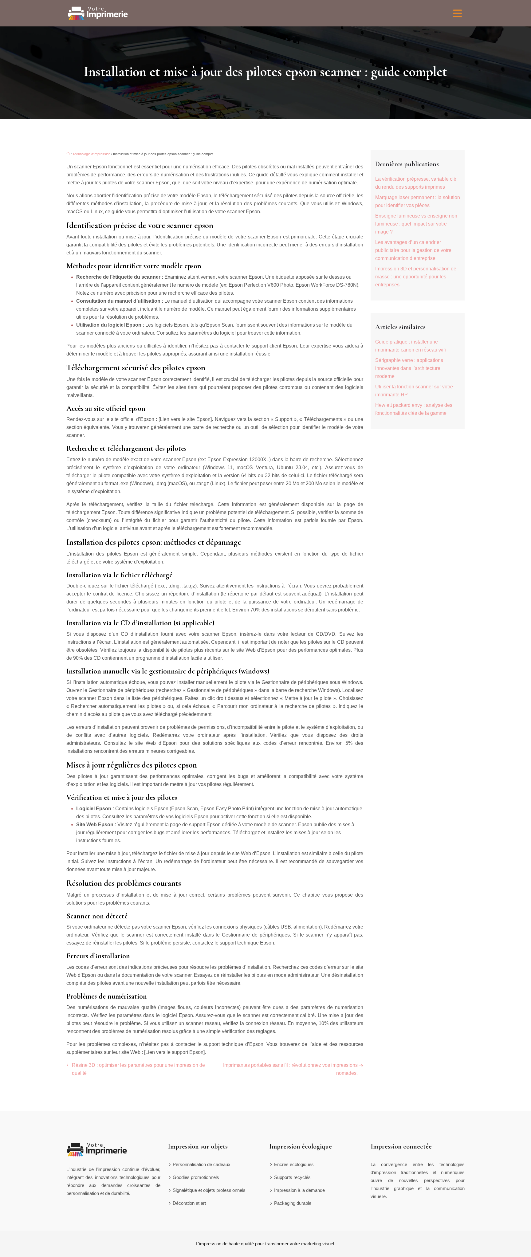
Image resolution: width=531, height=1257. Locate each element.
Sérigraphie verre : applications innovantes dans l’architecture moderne (409, 368)
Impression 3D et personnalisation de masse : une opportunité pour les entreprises (415, 276)
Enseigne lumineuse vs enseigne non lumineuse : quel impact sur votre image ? (416, 223)
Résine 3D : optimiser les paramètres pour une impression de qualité (138, 1069)
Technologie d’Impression (91, 154)
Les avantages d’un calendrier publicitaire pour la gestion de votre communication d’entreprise (413, 250)
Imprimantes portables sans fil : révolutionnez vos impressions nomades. (290, 1069)
